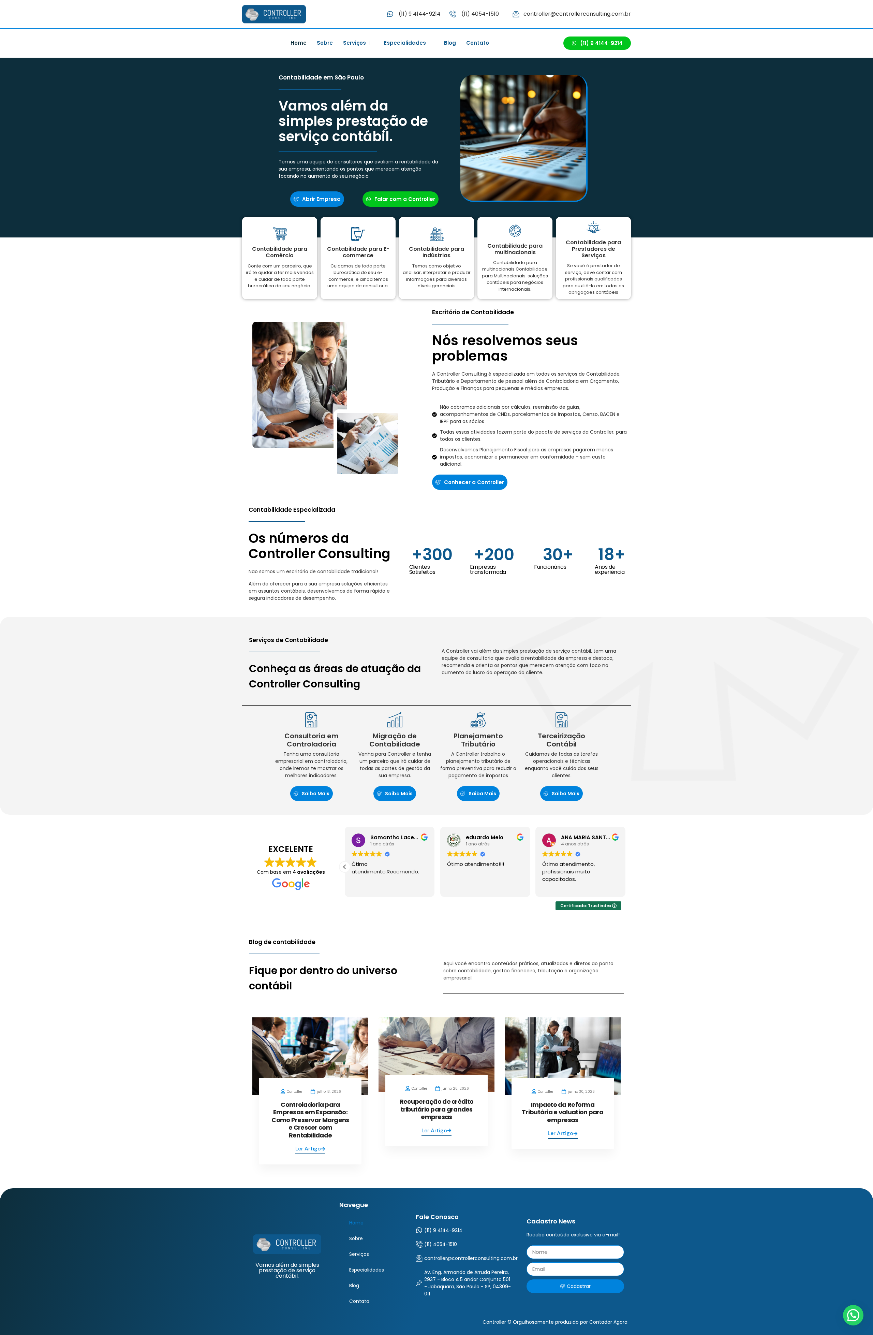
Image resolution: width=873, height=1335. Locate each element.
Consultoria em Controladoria (311, 740)
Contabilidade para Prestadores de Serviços (593, 248)
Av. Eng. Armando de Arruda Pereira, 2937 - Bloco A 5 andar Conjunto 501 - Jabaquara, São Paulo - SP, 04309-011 (467, 1283)
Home (299, 42)
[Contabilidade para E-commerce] (358, 234)
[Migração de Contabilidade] (394, 719)
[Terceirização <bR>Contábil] (561, 719)
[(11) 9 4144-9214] (390, 14)
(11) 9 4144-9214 (420, 14)
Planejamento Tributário (478, 740)
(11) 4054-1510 (480, 14)
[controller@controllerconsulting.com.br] (516, 14)
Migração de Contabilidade (394, 740)
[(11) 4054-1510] (452, 14)
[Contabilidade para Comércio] (280, 234)
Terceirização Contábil (561, 740)
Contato (477, 42)
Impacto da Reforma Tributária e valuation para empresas (563, 1112)
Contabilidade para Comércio (279, 252)
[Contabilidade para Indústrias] (437, 234)
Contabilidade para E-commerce (358, 252)
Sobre (325, 42)
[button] (345, 867)
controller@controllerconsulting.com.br (577, 14)
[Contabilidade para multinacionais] (515, 231)
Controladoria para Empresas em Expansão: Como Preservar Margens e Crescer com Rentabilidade (310, 1120)
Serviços (354, 42)
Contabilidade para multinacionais (515, 249)
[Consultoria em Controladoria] (311, 719)
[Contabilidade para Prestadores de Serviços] (594, 227)
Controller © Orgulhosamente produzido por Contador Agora (555, 1322)
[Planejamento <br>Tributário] (478, 719)
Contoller (294, 1091)
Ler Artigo (308, 1148)
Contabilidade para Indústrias (436, 252)
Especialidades (405, 42)
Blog (450, 42)
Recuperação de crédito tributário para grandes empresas (436, 1109)
